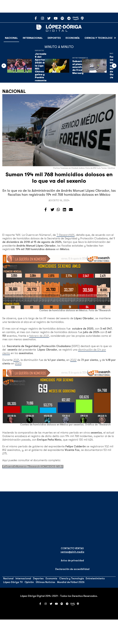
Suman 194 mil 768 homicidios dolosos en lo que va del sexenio (59, 177)
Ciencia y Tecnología (100, 38)
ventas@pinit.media (72, 552)
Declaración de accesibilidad (72, 569)
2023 (18, 363)
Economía (73, 38)
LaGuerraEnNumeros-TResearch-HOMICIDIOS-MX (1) (32, 466)
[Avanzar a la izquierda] (4, 65)
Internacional (33, 38)
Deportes (54, 38)
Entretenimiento (80, 58)
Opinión (29, 582)
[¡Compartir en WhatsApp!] (58, 210)
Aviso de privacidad (72, 560)
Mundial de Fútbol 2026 (71, 582)
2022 (73, 359)
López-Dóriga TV (13, 582)
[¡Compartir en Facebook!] (45, 210)
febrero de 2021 (39, 335)
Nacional (11, 38)
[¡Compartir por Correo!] (71, 210)
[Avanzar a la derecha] (115, 38)
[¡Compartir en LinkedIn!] (64, 210)
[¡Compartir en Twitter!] (52, 210)
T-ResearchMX (66, 234)
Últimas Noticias (45, 582)
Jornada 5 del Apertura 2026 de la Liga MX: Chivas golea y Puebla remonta (41, 67)
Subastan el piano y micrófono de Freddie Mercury (79, 67)
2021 (16, 359)
